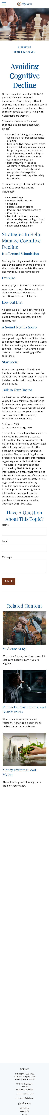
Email (5, 541)
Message (7, 557)
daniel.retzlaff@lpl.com (24, 1098)
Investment (24, 1111)
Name (5, 524)
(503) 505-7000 (28, 1076)
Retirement (24, 1108)
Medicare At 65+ (15, 648)
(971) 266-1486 (27, 1074)
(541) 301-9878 (27, 1079)
